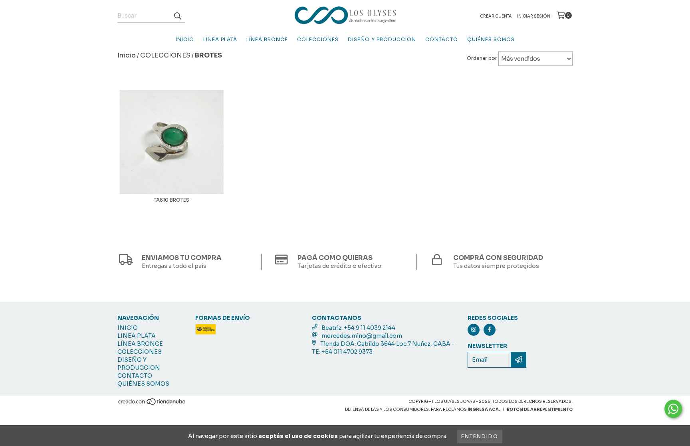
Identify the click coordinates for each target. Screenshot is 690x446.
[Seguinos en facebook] (490, 330)
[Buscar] (177, 15)
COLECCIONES (318, 39)
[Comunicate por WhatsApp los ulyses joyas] (673, 409)
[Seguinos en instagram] (474, 330)
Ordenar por (482, 58)
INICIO (185, 39)
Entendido (479, 436)
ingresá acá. (484, 409)
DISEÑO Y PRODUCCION (382, 39)
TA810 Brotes (171, 200)
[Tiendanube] (152, 403)
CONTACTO (441, 39)
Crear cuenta (496, 16)
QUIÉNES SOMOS (491, 39)
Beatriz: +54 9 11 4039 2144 (358, 327)
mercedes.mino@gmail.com (361, 335)
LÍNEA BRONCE (267, 39)
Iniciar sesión (533, 16)
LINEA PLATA (220, 39)
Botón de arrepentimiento (540, 409)
